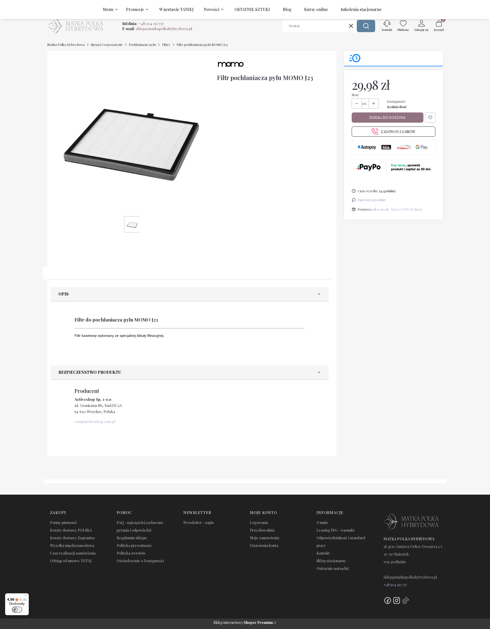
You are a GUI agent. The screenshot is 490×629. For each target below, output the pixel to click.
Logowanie (259, 522)
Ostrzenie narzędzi (332, 568)
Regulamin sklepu (131, 537)
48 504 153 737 (396, 584)
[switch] (17, 610)
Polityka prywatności (134, 545)
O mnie (322, 522)
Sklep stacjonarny (331, 560)
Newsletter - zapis (198, 522)
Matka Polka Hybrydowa (66, 44)
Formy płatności (63, 522)
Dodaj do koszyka (387, 117)
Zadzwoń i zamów (398, 131)
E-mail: (157, 28)
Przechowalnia (262, 530)
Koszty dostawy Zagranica (72, 537)
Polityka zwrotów (131, 553)
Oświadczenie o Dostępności (140, 560)
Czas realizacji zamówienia (73, 553)
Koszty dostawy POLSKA (71, 530)
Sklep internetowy (243, 622)
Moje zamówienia (264, 537)
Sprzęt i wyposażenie (107, 44)
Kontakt (323, 553)
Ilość (355, 95)
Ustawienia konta (264, 545)
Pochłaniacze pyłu (142, 44)
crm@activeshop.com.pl (95, 421)
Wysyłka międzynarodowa (72, 545)
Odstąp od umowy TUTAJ (70, 560)
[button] (366, 26)
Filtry (166, 44)
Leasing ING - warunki (335, 530)
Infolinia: (143, 23)
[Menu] (26, 596)
